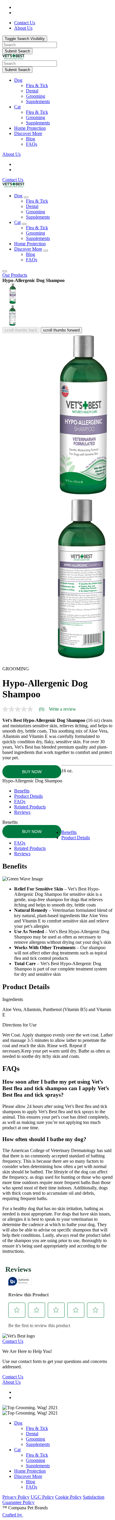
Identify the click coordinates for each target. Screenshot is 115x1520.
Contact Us (12, 179)
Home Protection (30, 128)
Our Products (14, 275)
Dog (18, 80)
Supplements (38, 101)
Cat (17, 106)
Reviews (22, 812)
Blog (30, 138)
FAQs (31, 144)
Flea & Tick (37, 85)
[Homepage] (13, 57)
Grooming (35, 96)
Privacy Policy (15, 1497)
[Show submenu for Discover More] (45, 251)
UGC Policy (42, 1497)
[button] (63, 80)
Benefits (21, 790)
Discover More (28, 133)
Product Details (28, 796)
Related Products (30, 806)
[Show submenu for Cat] (24, 224)
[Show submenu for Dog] (26, 197)
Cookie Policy (68, 1497)
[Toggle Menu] (4, 271)
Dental (32, 90)
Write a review (62, 709)
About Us (11, 154)
